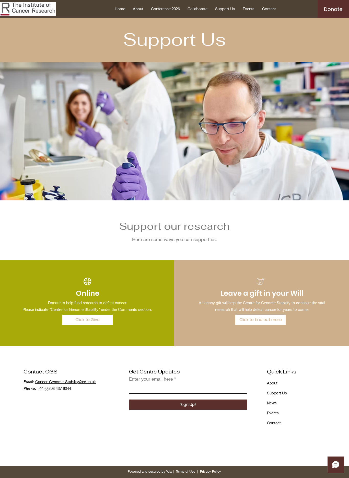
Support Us (277, 393)
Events (273, 413)
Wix (169, 471)
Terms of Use (185, 471)
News (272, 403)
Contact (274, 422)
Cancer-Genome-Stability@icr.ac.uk (65, 381)
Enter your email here (151, 379)
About (272, 383)
